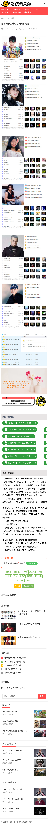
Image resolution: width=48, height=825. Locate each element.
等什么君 (38, 576)
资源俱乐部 (11, 822)
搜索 (42, 696)
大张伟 (8, 576)
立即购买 (31, 563)
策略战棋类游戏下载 (12, 673)
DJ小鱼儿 (17, 572)
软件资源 (39, 9)
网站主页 (4, 9)
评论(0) (23, 29)
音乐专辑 (10, 18)
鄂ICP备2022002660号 (24, 822)
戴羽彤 (29, 576)
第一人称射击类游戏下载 (14, 662)
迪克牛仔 (19, 580)
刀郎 (25, 572)
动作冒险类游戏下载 (12, 665)
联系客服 (27, 12)
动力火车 (32, 572)
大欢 (15, 576)
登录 (23, 688)
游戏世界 (27, 9)
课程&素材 (16, 12)
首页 (2, 18)
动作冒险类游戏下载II (10, 721)
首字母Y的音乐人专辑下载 (12, 799)
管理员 (13, 595)
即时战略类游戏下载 (12, 669)
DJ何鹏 (8, 572)
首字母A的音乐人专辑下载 (29, 624)
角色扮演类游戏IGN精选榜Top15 (15, 731)
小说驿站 (4, 12)
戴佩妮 (22, 576)
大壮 (40, 572)
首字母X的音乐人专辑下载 (12, 809)
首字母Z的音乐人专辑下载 (15, 658)
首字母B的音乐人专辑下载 (29, 637)
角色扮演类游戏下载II (10, 711)
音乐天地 (16, 9)
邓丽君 (28, 580)
